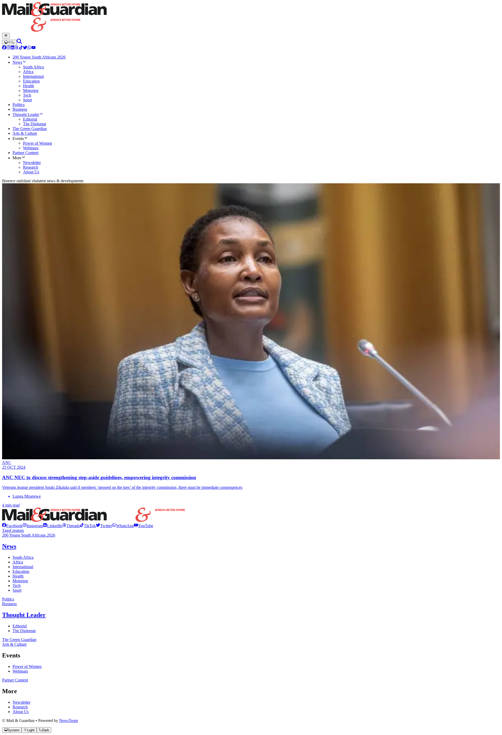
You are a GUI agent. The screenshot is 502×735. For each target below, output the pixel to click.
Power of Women (27, 666)
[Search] (19, 42)
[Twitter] (25, 48)
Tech (17, 585)
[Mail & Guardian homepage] (251, 17)
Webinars (20, 671)
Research (20, 707)
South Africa (23, 557)
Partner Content (15, 680)
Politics (8, 599)
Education (21, 571)
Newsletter (21, 702)
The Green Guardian (19, 639)
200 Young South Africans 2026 (28, 535)
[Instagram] (8, 48)
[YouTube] (33, 48)
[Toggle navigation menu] (6, 36)
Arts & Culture (14, 644)
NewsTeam (68, 720)
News (9, 546)
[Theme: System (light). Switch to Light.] (9, 42)
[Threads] (17, 48)
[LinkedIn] (12, 48)
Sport (17, 590)
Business (9, 604)
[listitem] (12, 526)
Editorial (20, 626)
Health (18, 576)
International (23, 567)
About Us (21, 711)
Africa (18, 562)
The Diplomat (24, 630)
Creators (17, 530)
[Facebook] (4, 48)
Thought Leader (24, 614)
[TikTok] (21, 48)
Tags (6, 530)
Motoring (20, 581)
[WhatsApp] (29, 48)
